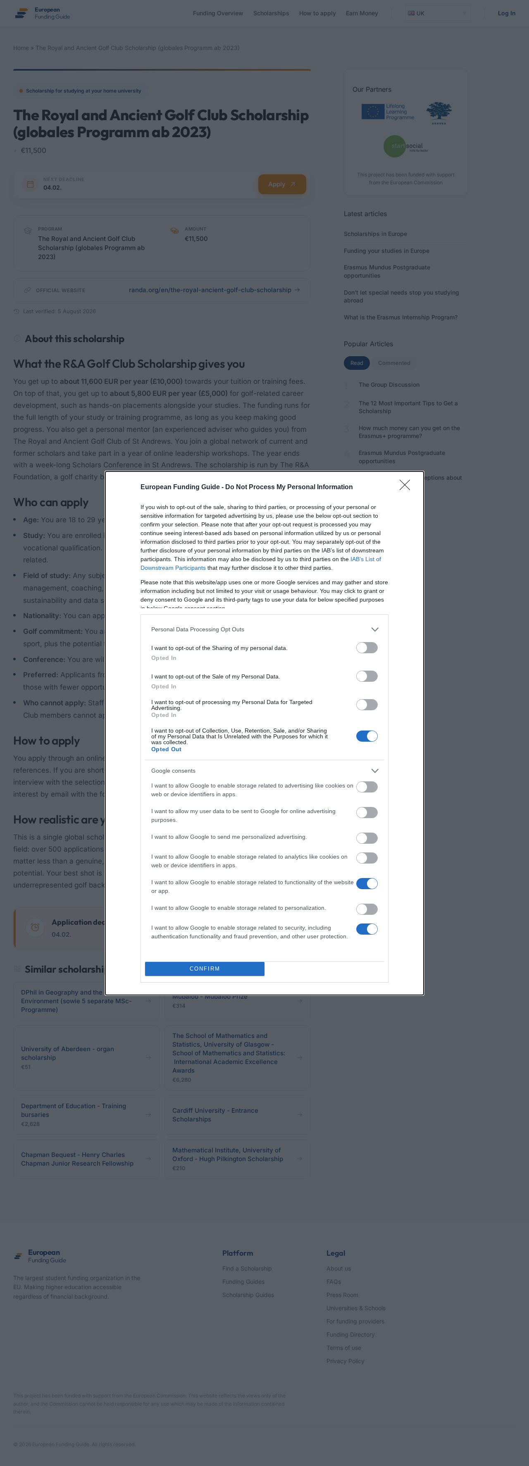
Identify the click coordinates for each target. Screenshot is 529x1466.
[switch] (367, 647)
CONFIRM (205, 969)
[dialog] (264, 733)
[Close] (407, 487)
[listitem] (264, 629)
